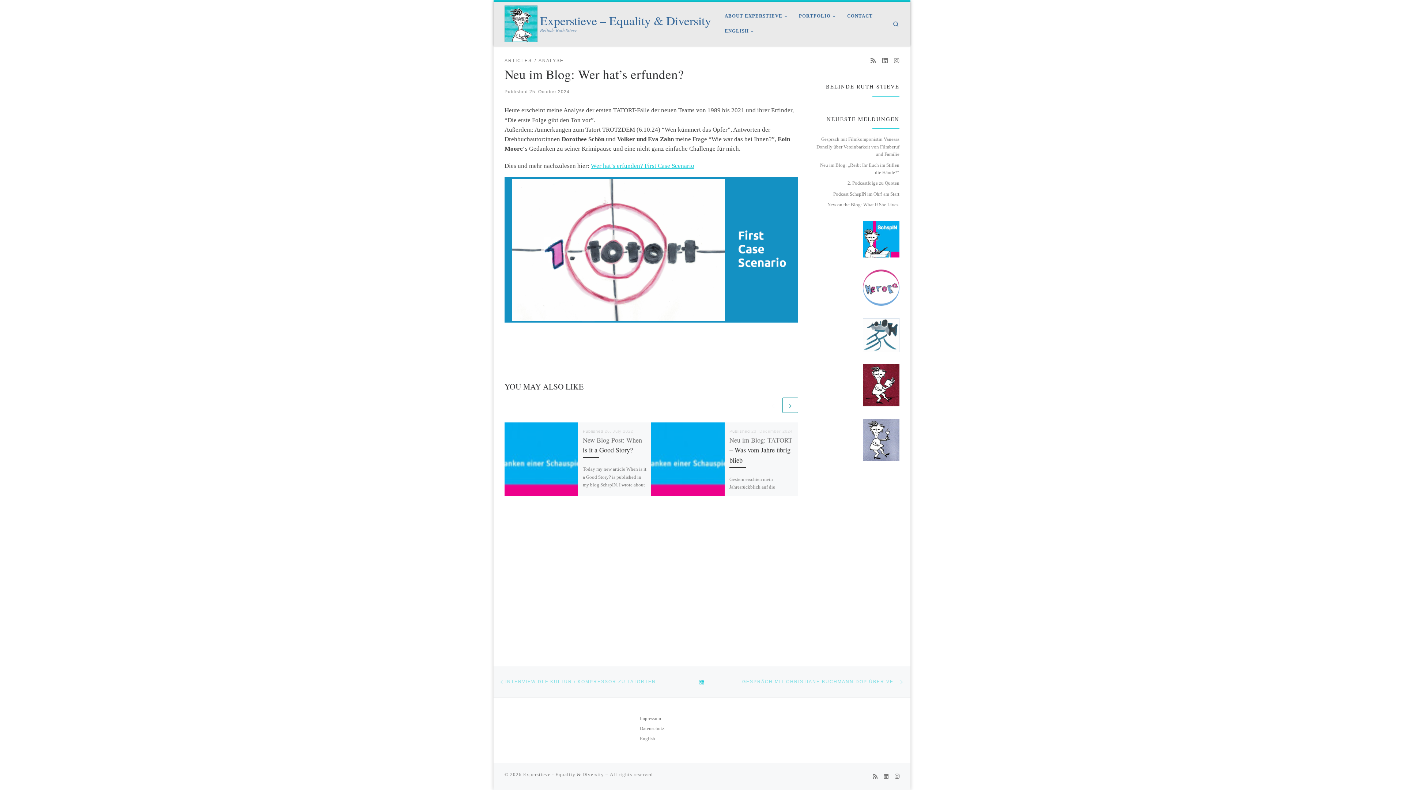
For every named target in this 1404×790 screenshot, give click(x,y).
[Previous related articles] (773, 405)
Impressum (650, 718)
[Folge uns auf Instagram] (896, 61)
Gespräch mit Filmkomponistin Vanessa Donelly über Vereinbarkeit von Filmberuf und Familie (857, 146)
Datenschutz (652, 728)
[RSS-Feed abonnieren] (873, 61)
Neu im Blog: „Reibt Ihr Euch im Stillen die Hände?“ (859, 169)
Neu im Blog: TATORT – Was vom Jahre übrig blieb (760, 450)
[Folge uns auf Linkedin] (885, 61)
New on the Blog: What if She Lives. (863, 204)
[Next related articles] (790, 405)
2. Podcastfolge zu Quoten (873, 183)
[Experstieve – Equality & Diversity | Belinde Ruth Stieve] (521, 22)
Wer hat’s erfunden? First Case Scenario (642, 165)
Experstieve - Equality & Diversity (563, 774)
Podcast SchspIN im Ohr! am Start (866, 194)
